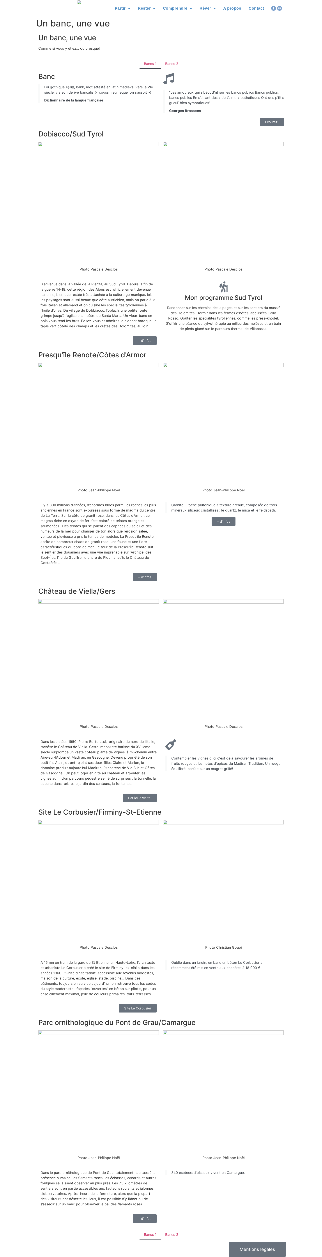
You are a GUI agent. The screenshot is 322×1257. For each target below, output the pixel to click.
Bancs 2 (171, 63)
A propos (232, 8)
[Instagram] (279, 8)
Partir (120, 8)
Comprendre (175, 8)
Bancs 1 (150, 63)
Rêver (205, 8)
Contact (256, 8)
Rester (144, 8)
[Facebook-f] (273, 8)
